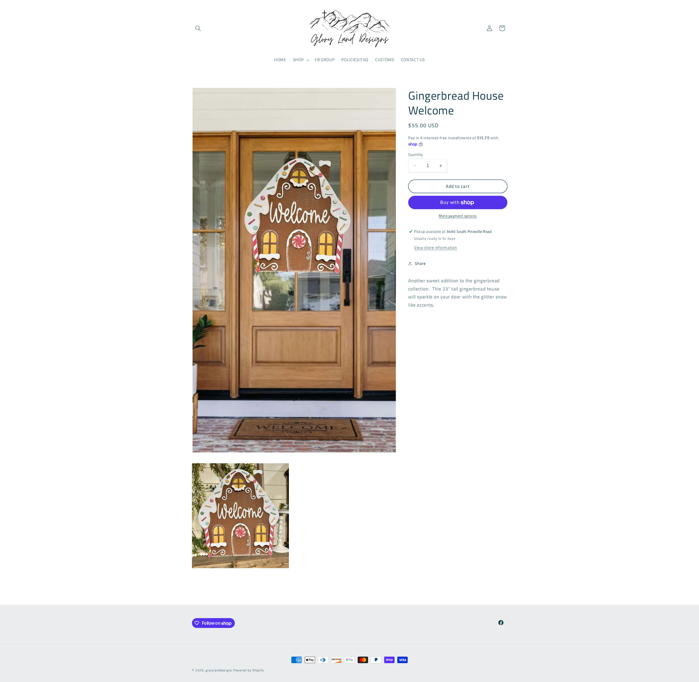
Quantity (415, 154)
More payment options (458, 216)
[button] (198, 28)
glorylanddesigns (219, 670)
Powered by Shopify (248, 670)
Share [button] (420, 263)
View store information (435, 247)
